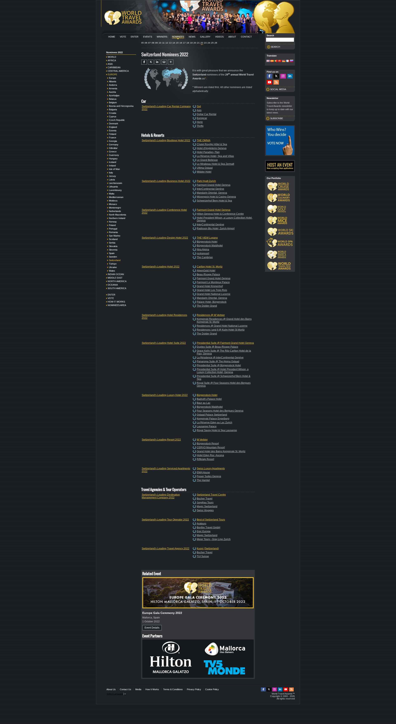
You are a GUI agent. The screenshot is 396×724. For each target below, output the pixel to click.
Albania (112, 81)
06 (146, 43)
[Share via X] (150, 62)
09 (156, 43)
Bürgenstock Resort (208, 443)
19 (191, 43)
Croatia (112, 113)
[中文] (280, 61)
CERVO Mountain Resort (211, 447)
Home (111, 36)
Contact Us (125, 689)
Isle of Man (114, 169)
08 (153, 43)
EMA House (203, 472)
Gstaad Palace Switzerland (212, 414)
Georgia (113, 141)
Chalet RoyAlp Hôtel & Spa (212, 144)
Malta (111, 193)
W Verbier (202, 439)
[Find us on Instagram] (283, 76)
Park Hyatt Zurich (206, 181)
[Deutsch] (283, 61)
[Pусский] (291, 61)
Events (147, 36)
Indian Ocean (116, 274)
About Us (111, 689)
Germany (113, 144)
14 (174, 43)
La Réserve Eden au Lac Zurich (214, 422)
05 (142, 43)
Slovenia (113, 249)
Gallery (205, 36)
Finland (112, 134)
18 (188, 43)
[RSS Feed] (276, 82)
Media (138, 689)
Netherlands (115, 211)
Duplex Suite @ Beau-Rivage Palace (217, 346)
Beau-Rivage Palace (208, 274)
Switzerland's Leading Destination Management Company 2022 (161, 496)
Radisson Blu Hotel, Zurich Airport (216, 228)
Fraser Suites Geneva (209, 476)
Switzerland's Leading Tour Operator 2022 (165, 519)
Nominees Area (117, 305)
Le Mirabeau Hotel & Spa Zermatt (215, 163)
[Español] (272, 61)
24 (209, 43)
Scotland (113, 239)
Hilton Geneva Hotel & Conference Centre (220, 213)
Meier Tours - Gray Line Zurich (214, 539)
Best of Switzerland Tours (211, 519)
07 (149, 43)
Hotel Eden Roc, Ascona (210, 455)
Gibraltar (113, 148)
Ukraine (113, 267)
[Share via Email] (164, 62)
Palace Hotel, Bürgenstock (211, 301)
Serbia (112, 242)
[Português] (276, 61)
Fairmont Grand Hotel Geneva (213, 185)
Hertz (200, 122)
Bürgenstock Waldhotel (210, 245)
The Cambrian (205, 257)
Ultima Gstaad (205, 167)
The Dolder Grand (207, 305)
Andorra (113, 85)
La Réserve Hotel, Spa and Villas (215, 156)
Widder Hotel (204, 171)
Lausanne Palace (207, 426)
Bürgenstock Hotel (207, 241)
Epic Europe (204, 531)
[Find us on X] (276, 76)
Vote (123, 36)
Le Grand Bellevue (207, 160)
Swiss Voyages (205, 510)
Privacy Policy (194, 689)
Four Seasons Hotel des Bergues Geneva (220, 410)
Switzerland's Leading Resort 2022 (161, 439)
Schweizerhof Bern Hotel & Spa (214, 200)
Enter (134, 36)
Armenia (113, 88)
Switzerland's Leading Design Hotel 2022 (165, 237)
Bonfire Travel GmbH (208, 527)
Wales (112, 271)
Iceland (112, 162)
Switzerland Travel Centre (211, 494)
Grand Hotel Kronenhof (210, 286)
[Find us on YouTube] (269, 82)
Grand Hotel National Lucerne (213, 294)
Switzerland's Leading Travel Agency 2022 (165, 548)
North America (117, 281)
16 (181, 43)
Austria (112, 92)
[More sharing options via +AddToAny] (170, 62)
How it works (116, 301)
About (232, 36)
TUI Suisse (203, 556)
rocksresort (203, 253)
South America (117, 288)
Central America (118, 71)
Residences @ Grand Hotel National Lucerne (222, 325)
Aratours (201, 523)
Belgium (113, 102)
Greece (113, 151)
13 (170, 43)
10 (160, 43)
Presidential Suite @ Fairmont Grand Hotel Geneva (225, 342)
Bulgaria (113, 109)
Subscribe (276, 118)
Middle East (115, 278)
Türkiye (113, 264)
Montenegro (115, 207)
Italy (111, 172)
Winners (162, 36)
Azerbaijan (114, 95)
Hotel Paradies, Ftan (208, 152)
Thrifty (200, 126)
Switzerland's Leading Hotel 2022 (160, 266)
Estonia (112, 130)
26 (216, 43)
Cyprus (112, 116)
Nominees (178, 36)
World (112, 57)
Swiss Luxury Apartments (211, 468)
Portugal (113, 228)
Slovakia (113, 246)
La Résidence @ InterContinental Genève (220, 357)
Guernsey (114, 155)
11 (163, 43)
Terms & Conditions (173, 689)
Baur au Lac (203, 402)
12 (167, 43)
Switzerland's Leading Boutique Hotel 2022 (166, 140)
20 (195, 43)
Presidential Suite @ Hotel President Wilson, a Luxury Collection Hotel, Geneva (223, 371)
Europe (112, 74)
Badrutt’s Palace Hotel (209, 399)
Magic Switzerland (207, 506)
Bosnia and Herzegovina (121, 106)
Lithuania (113, 186)
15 (177, 43)
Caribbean (114, 67)
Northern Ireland (117, 218)
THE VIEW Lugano (207, 237)
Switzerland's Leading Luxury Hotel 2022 (165, 395)
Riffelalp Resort (205, 459)
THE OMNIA (203, 140)
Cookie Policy (212, 689)
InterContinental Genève (210, 188)
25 (212, 43)
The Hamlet (203, 480)
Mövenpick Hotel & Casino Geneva (216, 196)
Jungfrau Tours (205, 502)
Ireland (112, 165)
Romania (113, 232)
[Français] (287, 61)
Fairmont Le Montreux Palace (213, 282)
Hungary (113, 158)
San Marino (114, 235)
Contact (246, 36)
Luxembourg (115, 190)
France (112, 137)
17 (184, 43)
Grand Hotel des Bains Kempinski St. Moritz (221, 451)
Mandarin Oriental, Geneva (212, 192)
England (113, 127)
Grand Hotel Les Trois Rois (212, 290)
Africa (112, 60)
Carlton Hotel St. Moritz (210, 266)
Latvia (112, 179)
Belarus (113, 99)
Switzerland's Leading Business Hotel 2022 (166, 181)
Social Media (278, 89)
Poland (112, 225)
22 (202, 43)
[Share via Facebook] (144, 62)
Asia (110, 64)
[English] (268, 61)
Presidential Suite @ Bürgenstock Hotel (219, 365)
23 (205, 43)
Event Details (152, 627)
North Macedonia (117, 214)
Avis (199, 110)
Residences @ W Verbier (211, 315)
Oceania (113, 285)
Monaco (113, 204)
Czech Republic (117, 120)
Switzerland (114, 260)
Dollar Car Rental (206, 114)
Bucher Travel (204, 498)
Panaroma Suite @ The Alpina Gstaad (218, 361)
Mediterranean (116, 197)
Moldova (113, 200)
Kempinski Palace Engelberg (213, 418)
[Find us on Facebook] (269, 76)
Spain (111, 253)
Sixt (199, 106)
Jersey (112, 176)
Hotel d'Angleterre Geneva (211, 148)
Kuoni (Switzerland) (208, 548)
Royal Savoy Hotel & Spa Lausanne (217, 430)
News (192, 36)
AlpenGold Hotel (206, 270)
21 (198, 43)
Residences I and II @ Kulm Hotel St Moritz (221, 329)
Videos (219, 36)
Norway (113, 221)
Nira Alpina (203, 249)
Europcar (202, 118)
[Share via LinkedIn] (157, 62)
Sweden (113, 256)
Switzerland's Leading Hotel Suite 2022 (164, 342)
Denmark (113, 123)
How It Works (152, 689)
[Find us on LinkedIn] (290, 76)
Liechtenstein (115, 183)
